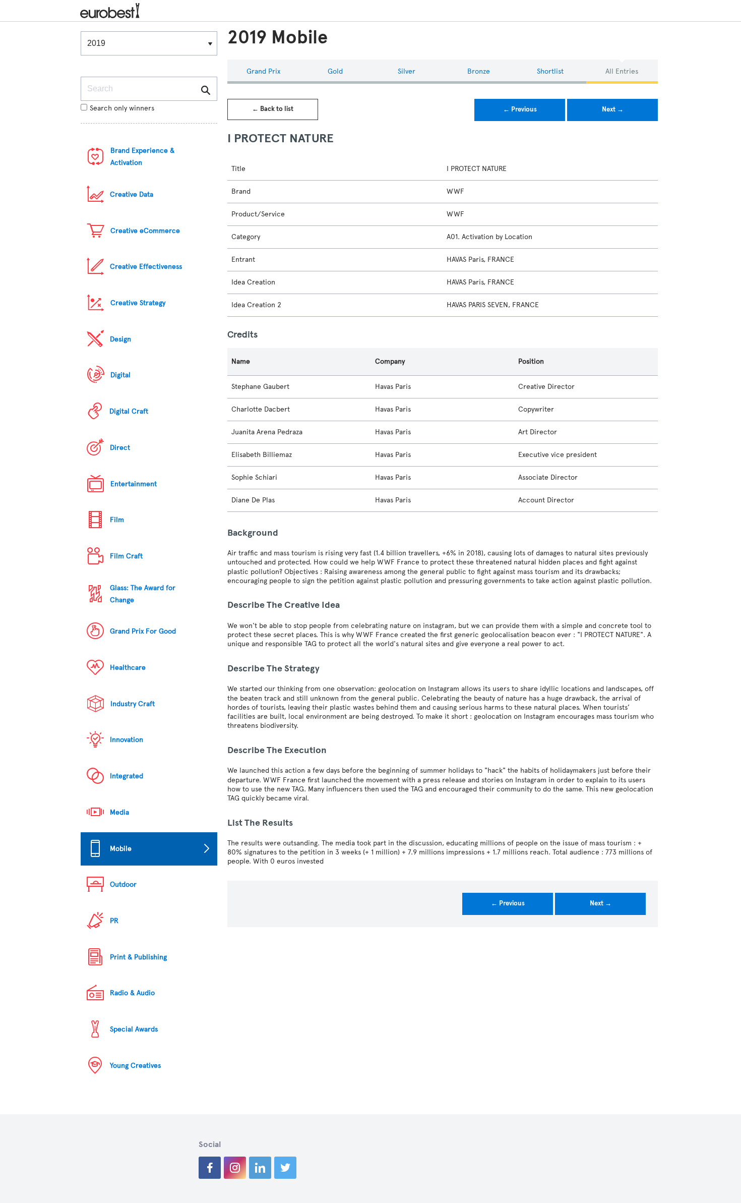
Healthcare (128, 667)
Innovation (126, 739)
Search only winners (122, 108)
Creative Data (131, 194)
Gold (335, 71)
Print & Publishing (138, 957)
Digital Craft (128, 411)
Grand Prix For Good (143, 631)
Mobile (121, 848)
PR (114, 920)
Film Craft (126, 556)
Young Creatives (135, 1065)
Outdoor (123, 884)
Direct (120, 447)
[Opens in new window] (210, 1168)
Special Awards (134, 1029)
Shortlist (550, 71)
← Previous (520, 109)
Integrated (126, 776)
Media (119, 812)
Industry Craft (132, 704)
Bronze (478, 71)
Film (117, 519)
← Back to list (272, 109)
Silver (406, 71)
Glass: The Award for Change (142, 594)
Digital (120, 375)
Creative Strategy (137, 303)
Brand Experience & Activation (142, 156)
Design (120, 339)
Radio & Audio (132, 993)
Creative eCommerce (145, 230)
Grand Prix (263, 71)
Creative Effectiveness (146, 266)
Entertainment (133, 484)
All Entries (621, 71)
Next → (613, 109)
